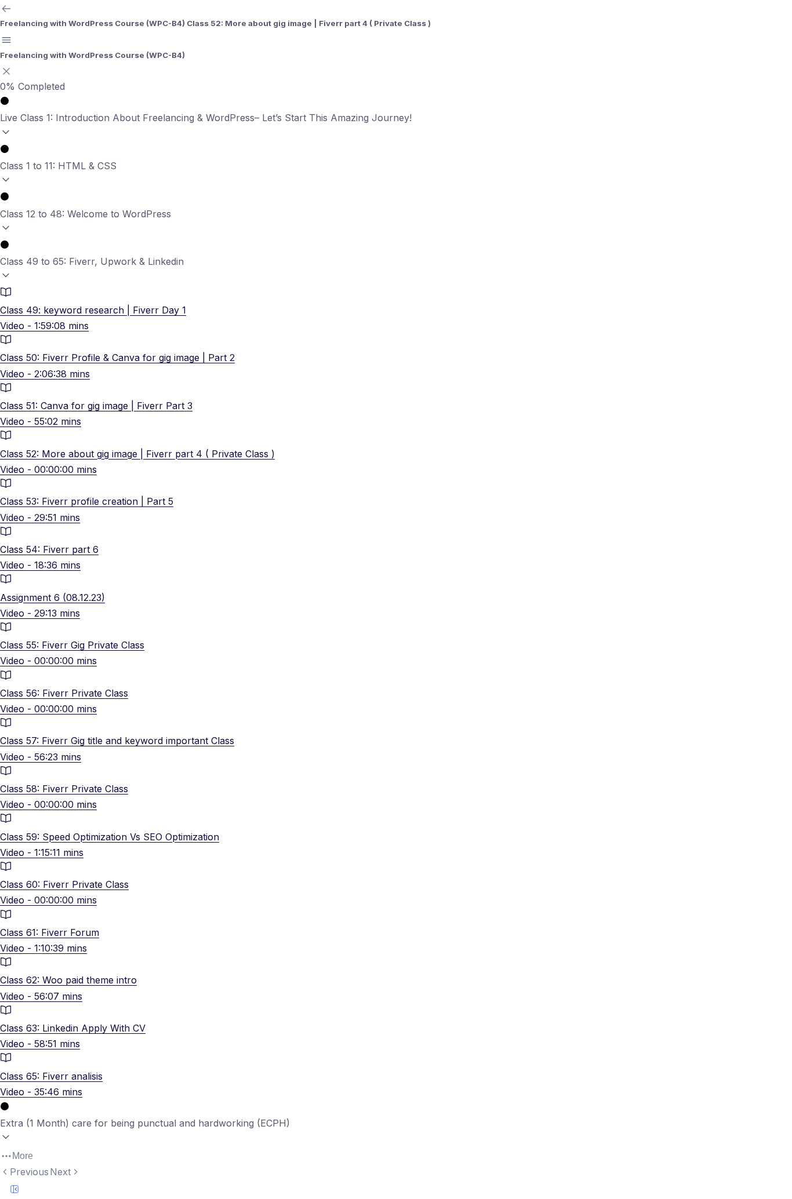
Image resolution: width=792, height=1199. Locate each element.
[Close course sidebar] (6, 71)
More (22, 1156)
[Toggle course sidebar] (6, 40)
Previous (29, 1172)
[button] (396, 118)
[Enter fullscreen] (14, 1189)
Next (60, 1172)
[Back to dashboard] (6, 8)
